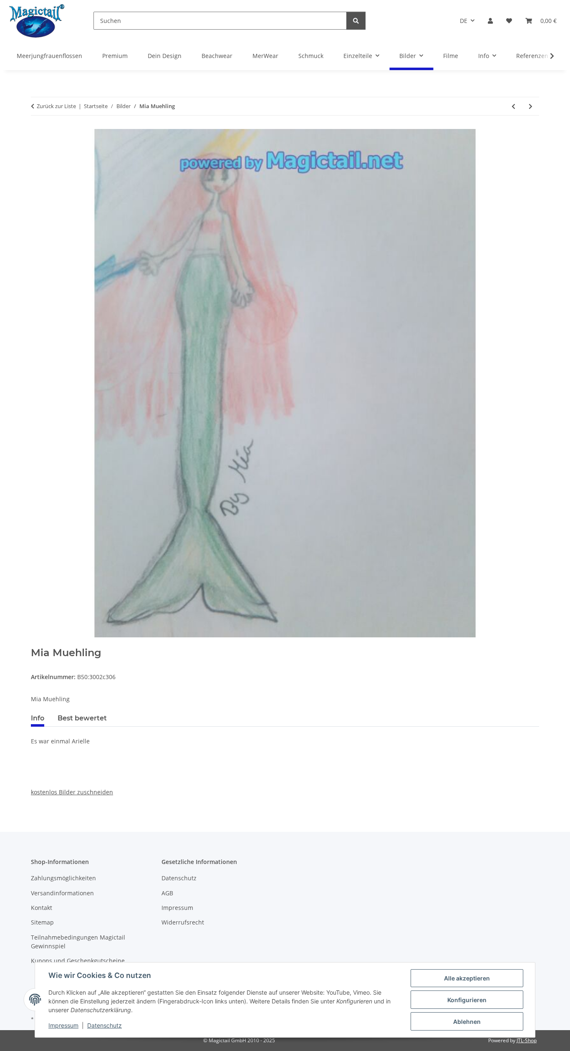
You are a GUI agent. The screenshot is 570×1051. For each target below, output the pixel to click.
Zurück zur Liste (56, 106)
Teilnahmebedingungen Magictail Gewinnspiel (78, 941)
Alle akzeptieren (467, 978)
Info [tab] (37, 718)
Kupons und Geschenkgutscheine (78, 961)
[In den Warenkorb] (37, 642)
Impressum (63, 1025)
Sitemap (42, 922)
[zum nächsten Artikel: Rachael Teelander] (530, 106)
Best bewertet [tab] (82, 718)
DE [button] (463, 21)
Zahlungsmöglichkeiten (63, 878)
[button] (490, 20)
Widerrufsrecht (182, 922)
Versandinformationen (62, 893)
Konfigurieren (467, 999)
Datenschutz (104, 1025)
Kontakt (41, 908)
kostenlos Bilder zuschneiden (72, 792)
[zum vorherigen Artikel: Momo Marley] (513, 106)
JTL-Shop (527, 1040)
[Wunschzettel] (509, 20)
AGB (167, 893)
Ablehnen (467, 1021)
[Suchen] (356, 21)
